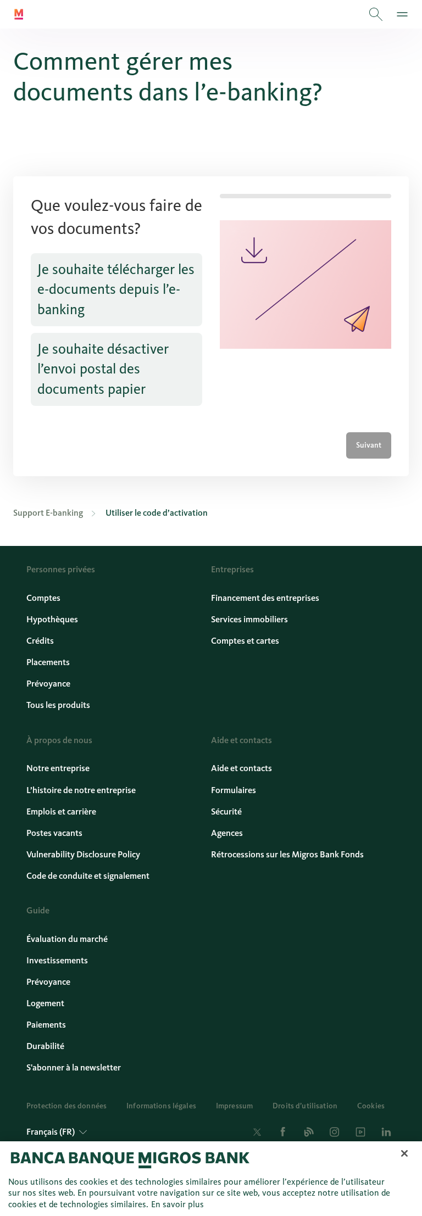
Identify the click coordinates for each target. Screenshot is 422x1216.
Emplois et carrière (61, 811)
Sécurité (226, 811)
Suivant (368, 445)
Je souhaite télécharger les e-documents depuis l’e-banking (116, 289)
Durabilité (45, 1046)
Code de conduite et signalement (87, 876)
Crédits (40, 640)
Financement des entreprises (265, 598)
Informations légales (161, 1106)
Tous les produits (58, 705)
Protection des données (66, 1106)
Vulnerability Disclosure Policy (83, 854)
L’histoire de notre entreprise (81, 790)
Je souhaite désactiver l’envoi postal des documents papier (103, 369)
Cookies (371, 1106)
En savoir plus (177, 1204)
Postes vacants (54, 833)
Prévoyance (48, 683)
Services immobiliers (249, 619)
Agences (227, 833)
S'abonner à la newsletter (73, 1067)
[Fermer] (404, 1153)
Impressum (234, 1106)
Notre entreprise (58, 768)
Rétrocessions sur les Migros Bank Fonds (287, 854)
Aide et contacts (241, 768)
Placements (48, 662)
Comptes (43, 598)
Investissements (57, 960)
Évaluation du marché (67, 939)
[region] (211, 1178)
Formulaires (233, 790)
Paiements (46, 1024)
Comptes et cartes (245, 640)
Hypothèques (52, 619)
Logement (45, 1003)
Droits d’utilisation (305, 1106)
